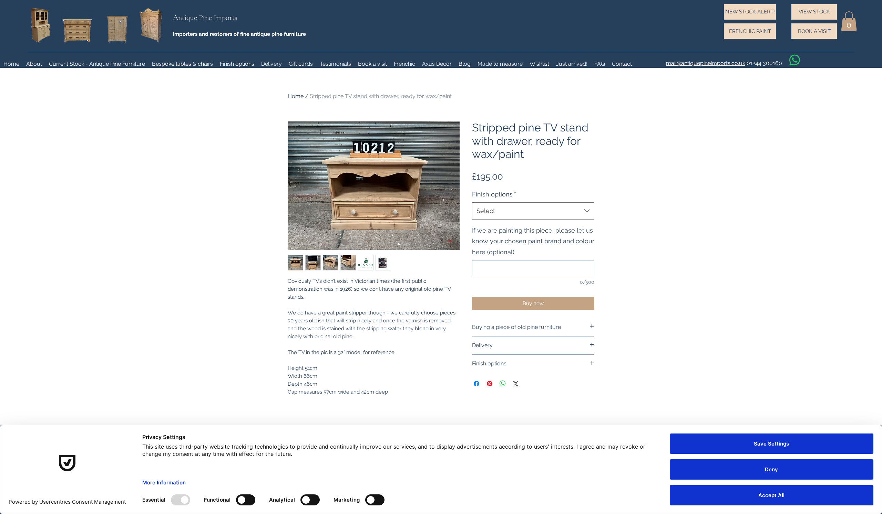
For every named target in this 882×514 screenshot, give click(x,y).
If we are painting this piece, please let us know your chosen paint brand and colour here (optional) (533, 241)
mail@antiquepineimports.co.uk (705, 63)
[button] (849, 21)
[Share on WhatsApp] (503, 383)
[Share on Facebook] (476, 383)
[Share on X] (516, 383)
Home (296, 96)
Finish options (494, 194)
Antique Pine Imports (205, 17)
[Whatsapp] (794, 60)
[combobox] (533, 210)
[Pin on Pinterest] (489, 383)
